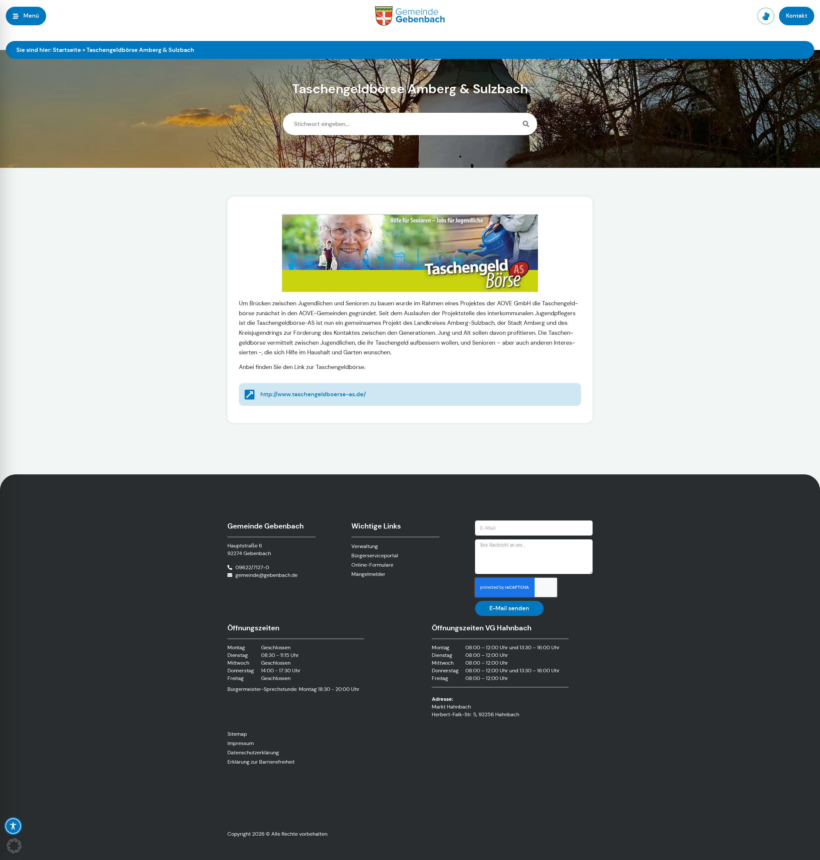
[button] (14, 846)
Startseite (67, 49)
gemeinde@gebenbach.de (266, 575)
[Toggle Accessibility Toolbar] (13, 826)
